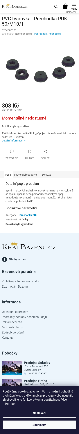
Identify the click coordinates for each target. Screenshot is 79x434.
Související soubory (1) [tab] (27, 174)
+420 (38, 373)
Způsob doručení (13, 332)
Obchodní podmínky (15, 312)
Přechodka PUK (28, 215)
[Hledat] (56, 6)
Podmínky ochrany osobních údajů (24, 317)
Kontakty (7, 337)
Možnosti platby (12, 327)
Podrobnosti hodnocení (47, 33)
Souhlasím (39, 425)
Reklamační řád (12, 322)
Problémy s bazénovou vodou (21, 281)
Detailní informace (12, 140)
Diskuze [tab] (46, 174)
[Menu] (74, 6)
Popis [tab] (8, 174)
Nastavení (39, 413)
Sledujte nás (17, 259)
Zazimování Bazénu (15, 286)
